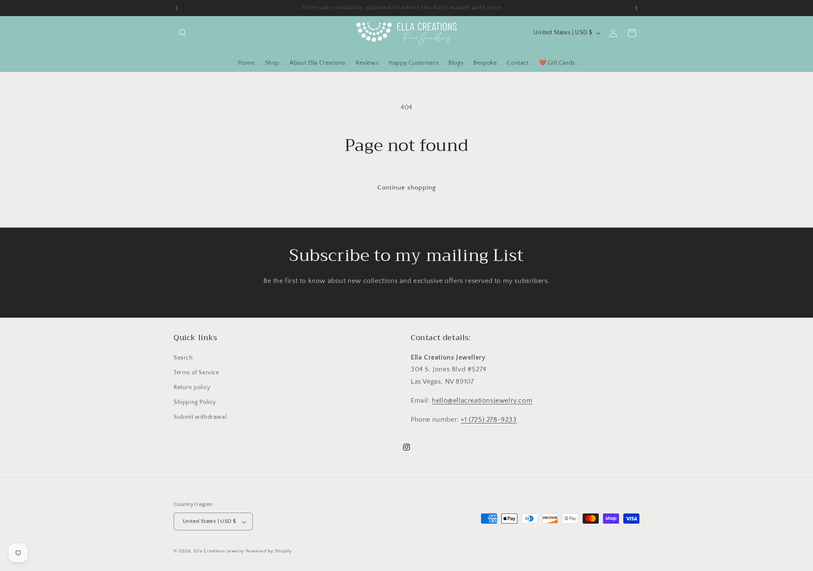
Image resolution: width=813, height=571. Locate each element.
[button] (183, 33)
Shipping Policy (195, 402)
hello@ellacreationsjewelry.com (482, 400)
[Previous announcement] (176, 8)
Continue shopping (406, 187)
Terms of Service (196, 372)
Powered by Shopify (269, 551)
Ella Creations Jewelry (219, 551)
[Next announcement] (636, 8)
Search (183, 357)
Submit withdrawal (200, 417)
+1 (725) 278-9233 (489, 419)
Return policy (192, 387)
